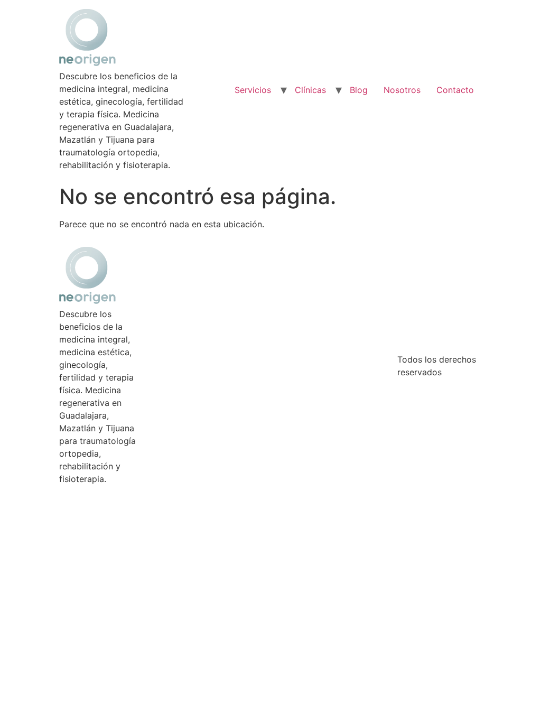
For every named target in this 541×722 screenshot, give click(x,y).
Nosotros (402, 90)
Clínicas (310, 90)
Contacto (455, 90)
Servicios (253, 90)
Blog (359, 90)
